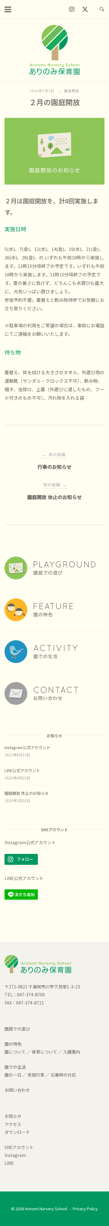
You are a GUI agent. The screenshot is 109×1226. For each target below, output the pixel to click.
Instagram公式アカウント (27, 747)
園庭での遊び (17, 1029)
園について (15, 1052)
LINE (9, 1163)
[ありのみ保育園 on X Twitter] (85, 9)
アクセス (13, 1124)
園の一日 (13, 1075)
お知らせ (13, 1116)
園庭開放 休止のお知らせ (27, 793)
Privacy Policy (85, 1208)
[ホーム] (55, 73)
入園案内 (71, 1052)
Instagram (15, 1155)
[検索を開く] (101, 9)
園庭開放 (71, 90)
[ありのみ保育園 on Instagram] (71, 9)
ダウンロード (17, 1132)
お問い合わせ (17, 1090)
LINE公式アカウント (22, 770)
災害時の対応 (63, 1075)
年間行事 (36, 1075)
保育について (44, 1052)
